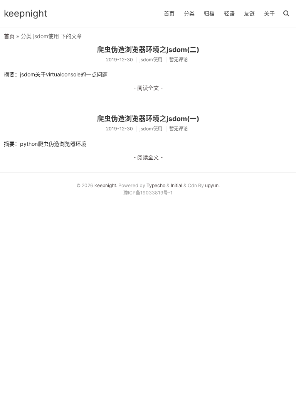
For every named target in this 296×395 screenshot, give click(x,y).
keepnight (25, 13)
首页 (169, 13)
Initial (176, 185)
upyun (212, 185)
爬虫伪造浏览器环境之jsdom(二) (148, 50)
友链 (249, 13)
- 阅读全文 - (148, 87)
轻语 (229, 13)
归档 (209, 13)
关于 (269, 13)
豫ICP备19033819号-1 (148, 193)
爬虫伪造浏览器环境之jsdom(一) (148, 119)
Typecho (155, 185)
